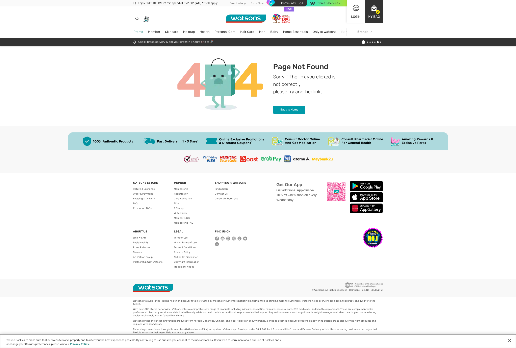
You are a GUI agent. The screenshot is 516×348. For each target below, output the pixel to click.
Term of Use (181, 237)
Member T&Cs (182, 218)
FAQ (135, 203)
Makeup (189, 32)
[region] (258, 341)
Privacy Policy (182, 252)
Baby (274, 32)
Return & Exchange (144, 189)
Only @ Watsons (324, 32)
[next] (343, 31)
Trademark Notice (184, 266)
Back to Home (289, 109)
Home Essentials (295, 32)
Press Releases (141, 247)
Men (262, 32)
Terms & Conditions (185, 247)
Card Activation (183, 198)
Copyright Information (186, 261)
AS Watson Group (143, 257)
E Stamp (178, 208)
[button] (374, 11)
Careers (137, 252)
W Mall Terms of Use (185, 242)
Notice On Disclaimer (186, 257)
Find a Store (257, 3)
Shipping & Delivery (144, 198)
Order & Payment (143, 193)
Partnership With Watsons (147, 261)
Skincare (171, 32)
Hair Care (247, 32)
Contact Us (221, 193)
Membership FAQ (183, 222)
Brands (362, 32)
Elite (176, 203)
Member (154, 32)
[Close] (509, 340)
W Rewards (180, 213)
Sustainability (141, 242)
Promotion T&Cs (142, 208)
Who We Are (140, 237)
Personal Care (224, 32)
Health (205, 32)
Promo (138, 32)
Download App (238, 3)
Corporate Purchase (226, 198)
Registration (181, 193)
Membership (181, 189)
